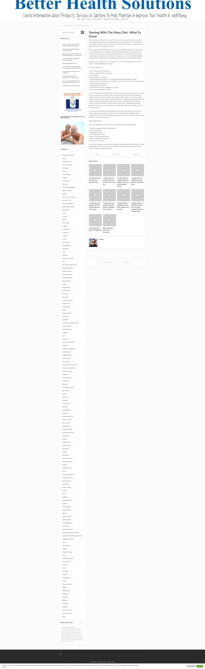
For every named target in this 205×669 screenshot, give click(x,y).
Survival (64, 565)
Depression (65, 248)
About (83, 19)
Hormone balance (67, 371)
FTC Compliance (97, 19)
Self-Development (67, 523)
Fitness (64, 310)
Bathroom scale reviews (69, 197)
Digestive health (66, 271)
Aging (64, 158)
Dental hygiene (66, 245)
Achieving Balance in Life (69, 63)
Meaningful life (66, 410)
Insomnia (65, 384)
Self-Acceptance (66, 507)
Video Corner (124, 19)
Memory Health (66, 419)
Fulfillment (65, 319)
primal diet (65, 484)
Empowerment (66, 281)
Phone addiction (67, 477)
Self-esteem (65, 526)
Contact (89, 19)
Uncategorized (66, 578)
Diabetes (64, 255)
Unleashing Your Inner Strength (71, 85)
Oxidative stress (66, 468)
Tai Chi (64, 568)
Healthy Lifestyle (67, 355)
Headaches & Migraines (68, 348)
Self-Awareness (66, 510)
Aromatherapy (66, 174)
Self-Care (64, 513)
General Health (66, 326)
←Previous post (106, 262)
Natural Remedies (67, 461)
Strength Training (67, 552)
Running (64, 503)
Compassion (65, 229)
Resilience (65, 497)
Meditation (65, 413)
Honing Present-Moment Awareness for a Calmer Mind (70, 76)
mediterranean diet (67, 416)
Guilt (63, 336)
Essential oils (66, 287)
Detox (64, 252)
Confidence (65, 232)
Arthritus (65, 177)
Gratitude (65, 332)
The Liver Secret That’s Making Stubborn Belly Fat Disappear (70, 45)
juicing (64, 394)
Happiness (65, 345)
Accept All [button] (199, 666)
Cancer (64, 213)
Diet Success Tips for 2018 (69, 265)
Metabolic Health (67, 429)
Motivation (65, 455)
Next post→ (127, 262)
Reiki (63, 494)
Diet (63, 261)
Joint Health (65, 390)
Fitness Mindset (66, 313)
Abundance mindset (68, 155)
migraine (64, 439)
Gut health (65, 339)
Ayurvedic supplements (69, 187)
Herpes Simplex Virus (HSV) (70, 365)
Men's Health (66, 423)
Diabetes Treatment (67, 258)
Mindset (64, 452)
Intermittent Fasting (68, 387)
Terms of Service (102, 662)
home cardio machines (68, 368)
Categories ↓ (136, 154)
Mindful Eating (66, 442)
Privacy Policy (115, 19)
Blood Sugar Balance (68, 203)
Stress (64, 555)
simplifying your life (67, 539)
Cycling (64, 239)
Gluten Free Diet (66, 329)
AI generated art (67, 161)
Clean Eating (65, 223)
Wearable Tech (66, 590)
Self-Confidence (66, 519)
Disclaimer (107, 19)
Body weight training (68, 207)
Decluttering (65, 242)
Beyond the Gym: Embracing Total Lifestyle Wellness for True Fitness (71, 54)
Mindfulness (65, 448)
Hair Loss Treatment (68, 342)
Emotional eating (67, 277)
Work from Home (67, 613)
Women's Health (67, 610)
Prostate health (66, 487)
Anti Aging (65, 168)
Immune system (67, 377)
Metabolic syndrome (68, 432)
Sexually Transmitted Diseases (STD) (72, 536)
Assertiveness (66, 181)
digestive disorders (67, 268)
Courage (64, 236)
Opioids (64, 465)
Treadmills (65, 571)
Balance (64, 194)
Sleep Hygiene (66, 545)
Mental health (66, 426)
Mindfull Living (66, 445)
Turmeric (64, 574)
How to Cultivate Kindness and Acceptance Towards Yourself (71, 81)
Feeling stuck (66, 303)
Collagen (64, 226)
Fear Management (67, 300)
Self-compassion (67, 516)
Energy (64, 284)
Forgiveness (65, 316)
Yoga (63, 616)
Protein (64, 490)
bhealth (97, 154)
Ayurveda (65, 184)
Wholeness (65, 603)
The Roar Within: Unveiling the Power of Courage (70, 59)
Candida (64, 216)
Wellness (64, 600)
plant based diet (66, 481)
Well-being (65, 597)
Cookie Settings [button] (191, 666)
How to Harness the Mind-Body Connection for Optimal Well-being (72, 67)
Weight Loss (65, 594)
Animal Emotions (67, 165)
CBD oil (64, 219)
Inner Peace (65, 381)
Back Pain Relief (66, 190)
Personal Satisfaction (68, 474)
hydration (65, 374)
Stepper (64, 548)
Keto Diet (65, 397)
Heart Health (66, 361)
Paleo (64, 471)
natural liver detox (67, 458)
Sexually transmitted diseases (70, 532)
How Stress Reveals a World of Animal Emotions (70, 49)
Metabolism (65, 436)
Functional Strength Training (70, 323)
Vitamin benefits (67, 584)
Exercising (65, 294)
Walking (64, 587)
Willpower (65, 607)
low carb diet (66, 403)
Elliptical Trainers (67, 274)
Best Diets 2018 (66, 200)
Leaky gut (65, 400)
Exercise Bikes (66, 290)
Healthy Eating (66, 352)
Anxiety (64, 171)
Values (64, 581)
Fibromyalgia (66, 307)
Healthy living (66, 358)
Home (78, 19)
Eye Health (65, 297)
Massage (64, 406)
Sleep (63, 542)
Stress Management (67, 558)
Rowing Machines (67, 500)
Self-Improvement (67, 529)
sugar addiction (66, 561)
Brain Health (65, 210)
